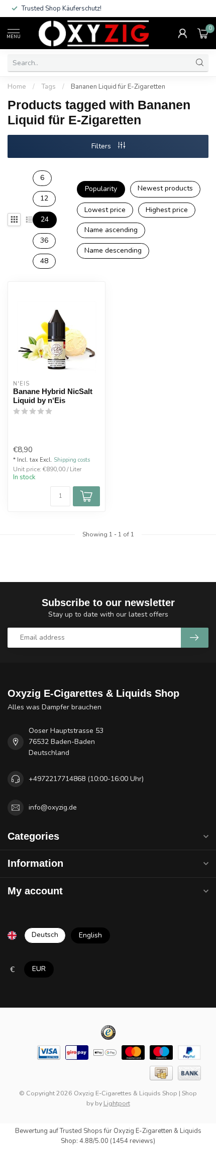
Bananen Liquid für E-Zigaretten (118, 86)
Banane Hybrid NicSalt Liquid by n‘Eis (52, 396)
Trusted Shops (81, 1130)
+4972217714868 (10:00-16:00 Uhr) (86, 779)
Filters (102, 146)
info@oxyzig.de (53, 807)
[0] (202, 33)
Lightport (116, 1103)
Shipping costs (72, 460)
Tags (48, 86)
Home (17, 86)
